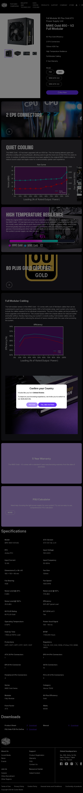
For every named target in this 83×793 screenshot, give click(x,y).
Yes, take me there (47, 405)
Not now (32, 405)
